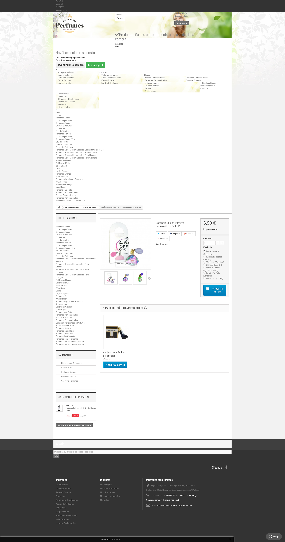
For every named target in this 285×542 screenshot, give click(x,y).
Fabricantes (65, 355)
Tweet (162, 234)
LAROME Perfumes (109, 83)
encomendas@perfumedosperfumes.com (174, 505)
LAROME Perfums (66, 78)
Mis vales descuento (109, 488)
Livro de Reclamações (66, 523)
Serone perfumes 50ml (111, 78)
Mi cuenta (105, 479)
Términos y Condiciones (68, 99)
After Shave (61, 288)
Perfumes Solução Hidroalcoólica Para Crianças (76, 158)
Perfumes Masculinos (65, 331)
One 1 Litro (70, 405)
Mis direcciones (107, 492)
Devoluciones (63, 94)
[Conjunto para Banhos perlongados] (116, 332)
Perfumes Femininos (64, 333)
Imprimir (164, 244)
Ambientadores (62, 176)
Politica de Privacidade (66, 515)
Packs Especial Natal (65, 325)
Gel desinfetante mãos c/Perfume (70, 200)
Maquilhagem (61, 187)
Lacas (58, 168)
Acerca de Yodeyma (66, 102)
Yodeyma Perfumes (69, 381)
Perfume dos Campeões (66, 336)
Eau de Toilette (64, 83)
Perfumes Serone (68, 376)
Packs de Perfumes (64, 147)
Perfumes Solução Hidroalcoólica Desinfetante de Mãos (80, 150)
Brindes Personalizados (155, 78)
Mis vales (104, 500)
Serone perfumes (65, 75)
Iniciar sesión (61, 10)
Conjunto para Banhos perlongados (114, 354)
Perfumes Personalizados (156, 80)
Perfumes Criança (63, 174)
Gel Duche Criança (64, 184)
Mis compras (106, 485)
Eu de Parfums (64, 80)
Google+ (190, 234)
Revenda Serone (152, 86)
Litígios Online (64, 107)
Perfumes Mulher (63, 118)
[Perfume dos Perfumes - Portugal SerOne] (83, 23)
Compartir (175, 234)
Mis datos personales (110, 496)
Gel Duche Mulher (63, 163)
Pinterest (163, 238)
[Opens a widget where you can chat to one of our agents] (274, 537)
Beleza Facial (61, 166)
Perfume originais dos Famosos (69, 179)
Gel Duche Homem (64, 160)
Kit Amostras (150, 91)
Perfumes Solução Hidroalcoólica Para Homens (76, 155)
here (117, 539)
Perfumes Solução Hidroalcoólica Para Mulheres (76, 152)
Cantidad (207, 238)
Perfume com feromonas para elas (70, 344)
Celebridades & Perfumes (72, 363)
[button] (104, 72)
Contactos (62, 96)
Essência (207, 247)
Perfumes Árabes (63, 328)
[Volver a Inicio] (59, 207)
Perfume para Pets (64, 190)
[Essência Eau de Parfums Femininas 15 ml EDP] (110, 277)
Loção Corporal (62, 171)
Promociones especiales (73, 397)
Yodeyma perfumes (66, 72)
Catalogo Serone (152, 83)
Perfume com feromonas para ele (70, 341)
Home (58, 115)
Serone (148, 88)
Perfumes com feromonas (67, 339)
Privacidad (62, 104)
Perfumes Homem (63, 134)
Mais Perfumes (62, 519)
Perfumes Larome (68, 372)
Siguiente (149, 278)
